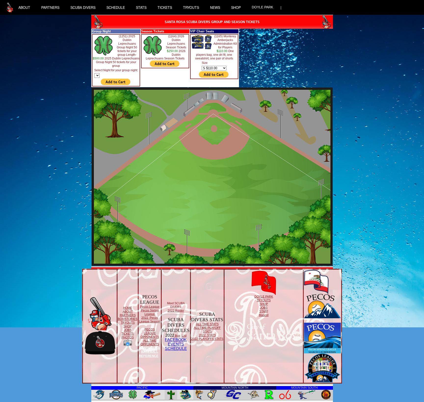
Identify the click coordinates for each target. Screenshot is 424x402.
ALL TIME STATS (207, 324)
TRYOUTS (191, 7)
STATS (141, 7)
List (183, 335)
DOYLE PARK (262, 7)
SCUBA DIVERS (82, 7)
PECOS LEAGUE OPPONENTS (150, 333)
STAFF (263, 311)
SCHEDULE (115, 7)
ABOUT (24, 7)
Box (177, 335)
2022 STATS (207, 335)
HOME (127, 308)
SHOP (236, 7)
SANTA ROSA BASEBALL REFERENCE (149, 352)
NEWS (215, 7)
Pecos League (149, 306)
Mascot (263, 315)
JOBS (128, 330)
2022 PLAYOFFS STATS (207, 339)
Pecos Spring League (150, 312)
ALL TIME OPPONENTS (150, 342)
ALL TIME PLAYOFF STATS (207, 329)
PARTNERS (50, 7)
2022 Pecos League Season (149, 319)
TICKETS (165, 7)
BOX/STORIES (127, 319)
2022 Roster (176, 310)
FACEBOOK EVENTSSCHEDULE (176, 344)
